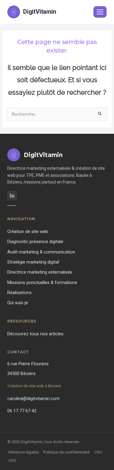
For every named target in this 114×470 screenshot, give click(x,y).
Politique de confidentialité (66, 452)
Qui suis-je (17, 302)
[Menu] (100, 12)
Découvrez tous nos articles (35, 334)
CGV (12, 460)
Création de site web (27, 231)
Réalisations (19, 292)
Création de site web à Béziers (34, 385)
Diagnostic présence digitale (35, 241)
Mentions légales (24, 452)
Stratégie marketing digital (33, 262)
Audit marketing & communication (41, 252)
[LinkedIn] (12, 195)
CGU (98, 452)
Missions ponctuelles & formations (42, 282)
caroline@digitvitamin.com (33, 398)
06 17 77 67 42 (21, 411)
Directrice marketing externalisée (39, 272)
